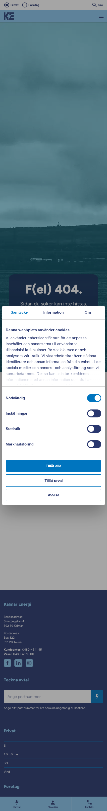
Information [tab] (53, 312)
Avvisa (53, 495)
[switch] (94, 413)
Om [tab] (88, 312)
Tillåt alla (53, 466)
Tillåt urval (54, 481)
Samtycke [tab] (19, 312)
